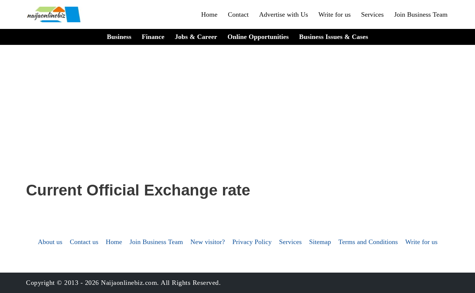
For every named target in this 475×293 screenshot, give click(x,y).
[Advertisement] (237, 123)
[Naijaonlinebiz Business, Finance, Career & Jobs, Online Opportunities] (54, 14)
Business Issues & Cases (333, 36)
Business (119, 36)
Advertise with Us (283, 14)
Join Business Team (421, 14)
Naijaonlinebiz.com (129, 282)
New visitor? (207, 242)
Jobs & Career (196, 36)
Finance (153, 36)
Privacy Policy (252, 242)
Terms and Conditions (368, 242)
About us (50, 242)
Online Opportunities (258, 36)
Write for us (334, 14)
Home (209, 14)
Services (372, 14)
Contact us (84, 242)
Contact (238, 14)
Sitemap (320, 242)
